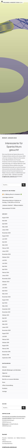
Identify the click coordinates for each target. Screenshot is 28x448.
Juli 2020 (4, 336)
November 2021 (6, 312)
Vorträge (4, 391)
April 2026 (4, 223)
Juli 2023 (4, 284)
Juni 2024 (4, 263)
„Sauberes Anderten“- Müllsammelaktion (12, 205)
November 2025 (6, 233)
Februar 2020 (5, 339)
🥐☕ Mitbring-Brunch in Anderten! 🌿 (12, 194)
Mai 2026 (4, 220)
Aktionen (4, 367)
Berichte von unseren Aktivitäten (10, 379)
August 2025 (5, 236)
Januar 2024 (5, 275)
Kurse (3, 382)
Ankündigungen (6, 376)
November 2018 (6, 351)
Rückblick (4, 388)
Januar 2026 (5, 229)
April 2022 (4, 303)
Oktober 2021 (5, 315)
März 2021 (4, 324)
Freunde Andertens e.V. (13, 2)
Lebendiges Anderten (7, 197)
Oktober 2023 (5, 281)
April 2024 (4, 269)
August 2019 (5, 345)
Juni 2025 (4, 239)
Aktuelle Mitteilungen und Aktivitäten (11, 370)
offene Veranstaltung (7, 385)
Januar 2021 (5, 327)
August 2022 (5, 300)
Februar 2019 (5, 348)
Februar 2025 (5, 248)
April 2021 (4, 321)
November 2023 (6, 278)
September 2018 (6, 357)
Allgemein (4, 373)
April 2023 (4, 290)
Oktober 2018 (5, 354)
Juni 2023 (4, 287)
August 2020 (5, 333)
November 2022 (6, 297)
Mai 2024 (4, 266)
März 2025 (5, 245)
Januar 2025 (5, 251)
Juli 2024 (4, 260)
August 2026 (5, 217)
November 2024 (6, 254)
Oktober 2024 (5, 257)
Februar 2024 (5, 272)
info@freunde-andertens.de (9, 176)
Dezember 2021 (6, 309)
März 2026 (5, 227)
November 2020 (6, 330)
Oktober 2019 (5, 342)
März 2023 (5, 293)
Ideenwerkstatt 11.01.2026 (8, 208)
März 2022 (5, 306)
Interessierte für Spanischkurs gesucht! (14, 146)
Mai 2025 (4, 242)
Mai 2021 (4, 318)
